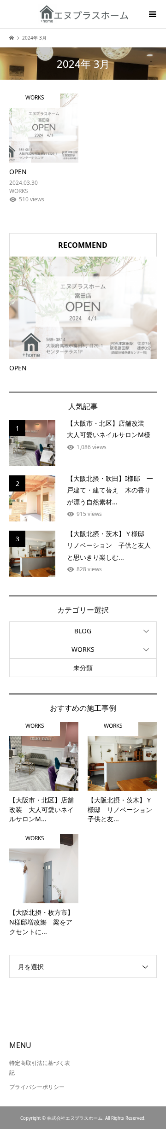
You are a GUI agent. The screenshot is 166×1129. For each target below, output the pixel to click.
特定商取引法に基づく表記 (39, 1068)
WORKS (83, 649)
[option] (83, 315)
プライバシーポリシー (37, 1087)
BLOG (82, 630)
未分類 (83, 667)
